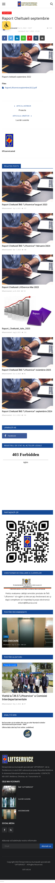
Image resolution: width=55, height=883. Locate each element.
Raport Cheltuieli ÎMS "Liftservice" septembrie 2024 (27, 411)
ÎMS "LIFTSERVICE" (25, 787)
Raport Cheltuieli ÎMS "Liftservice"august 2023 (24, 204)
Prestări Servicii (11, 695)
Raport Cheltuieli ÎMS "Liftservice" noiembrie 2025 (26, 370)
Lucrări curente (22, 120)
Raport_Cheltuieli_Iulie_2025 (16, 328)
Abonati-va (46, 846)
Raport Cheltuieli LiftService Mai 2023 (20, 287)
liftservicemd (8, 151)
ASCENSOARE (23, 811)
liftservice (7, 645)
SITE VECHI (26, 869)
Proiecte (22, 110)
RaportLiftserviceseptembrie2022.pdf (21, 87)
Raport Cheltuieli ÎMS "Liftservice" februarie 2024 (26, 246)
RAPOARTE (7, 13)
